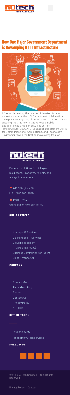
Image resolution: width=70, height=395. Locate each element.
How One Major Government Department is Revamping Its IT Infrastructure (34, 44)
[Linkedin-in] (47, 356)
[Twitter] (31, 356)
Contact (31, 387)
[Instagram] (39, 356)
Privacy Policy (16, 387)
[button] (50, 8)
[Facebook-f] (23, 356)
